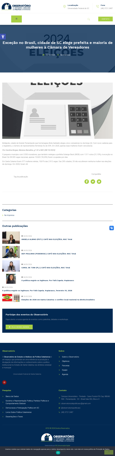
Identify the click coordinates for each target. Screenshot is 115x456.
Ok (58, 453)
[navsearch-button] (88, 19)
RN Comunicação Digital (62, 446)
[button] (3, 37)
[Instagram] (4, 382)
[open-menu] (16, 19)
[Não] (108, 452)
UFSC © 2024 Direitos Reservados (57, 428)
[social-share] (86, 181)
